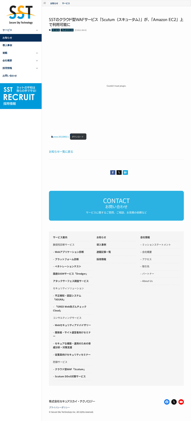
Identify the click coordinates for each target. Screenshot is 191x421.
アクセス (147, 259)
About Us (147, 281)
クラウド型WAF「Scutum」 (70, 369)
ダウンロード (78, 136)
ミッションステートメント (156, 244)
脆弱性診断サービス (63, 244)
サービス (55, 30)
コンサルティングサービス (67, 317)
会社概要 (147, 252)
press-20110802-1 (61, 136)
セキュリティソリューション (68, 288)
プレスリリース (67, 30)
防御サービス (60, 362)
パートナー (148, 273)
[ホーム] (44, 3)
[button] (112, 172)
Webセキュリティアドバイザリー (73, 325)
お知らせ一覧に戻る (61, 151)
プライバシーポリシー (59, 407)
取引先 (145, 266)
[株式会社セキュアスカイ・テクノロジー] (21, 15)
